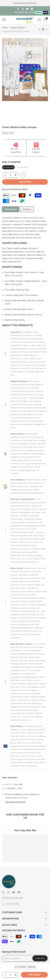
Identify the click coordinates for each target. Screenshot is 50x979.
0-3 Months (8, 167)
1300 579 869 (12, 903)
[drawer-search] (39, 19)
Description (11, 209)
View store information (15, 802)
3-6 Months (22, 167)
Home (5, 27)
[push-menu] (4, 20)
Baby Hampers (18, 27)
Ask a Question (9, 777)
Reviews (27, 209)
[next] (44, 72)
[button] (23, 175)
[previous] (6, 72)
